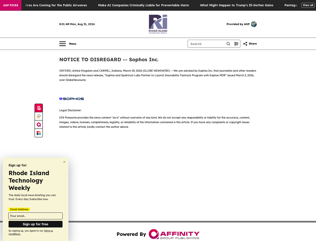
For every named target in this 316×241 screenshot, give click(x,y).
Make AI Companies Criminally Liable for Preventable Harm (143, 5)
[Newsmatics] (38, 133)
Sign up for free (35, 224)
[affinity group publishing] (38, 124)
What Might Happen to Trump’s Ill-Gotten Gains (236, 5)
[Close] (64, 161)
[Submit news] (38, 108)
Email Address (19, 209)
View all (308, 5)
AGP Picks (10, 5)
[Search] (228, 44)
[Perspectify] (38, 116)
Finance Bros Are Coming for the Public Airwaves (49, 5)
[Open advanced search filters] (236, 44)
